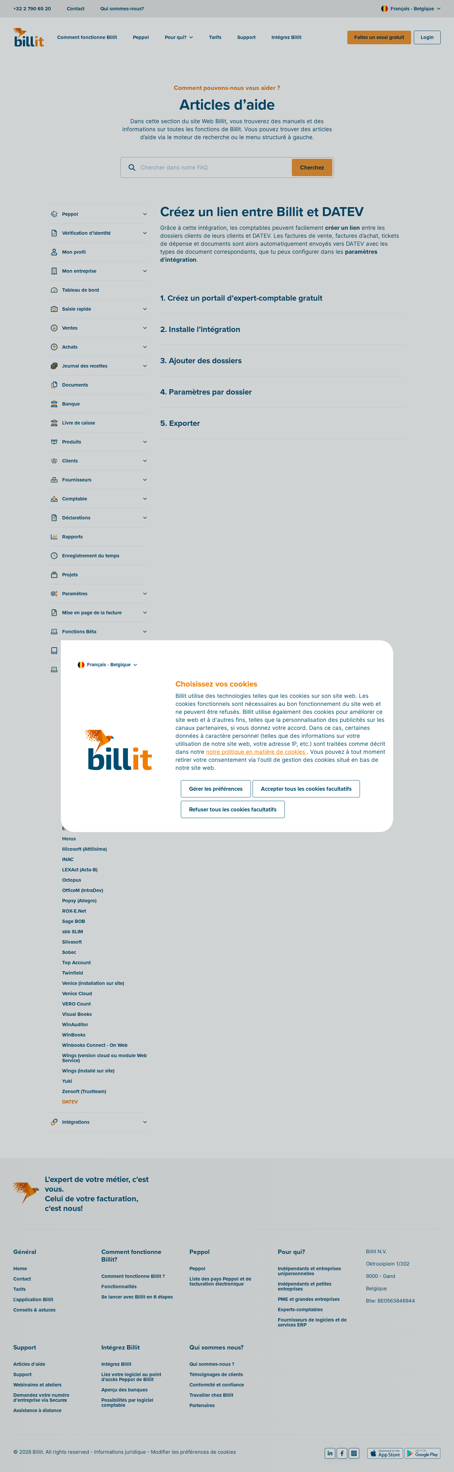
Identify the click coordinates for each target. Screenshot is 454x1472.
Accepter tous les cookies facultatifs (306, 789)
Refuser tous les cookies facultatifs (233, 809)
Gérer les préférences (216, 789)
